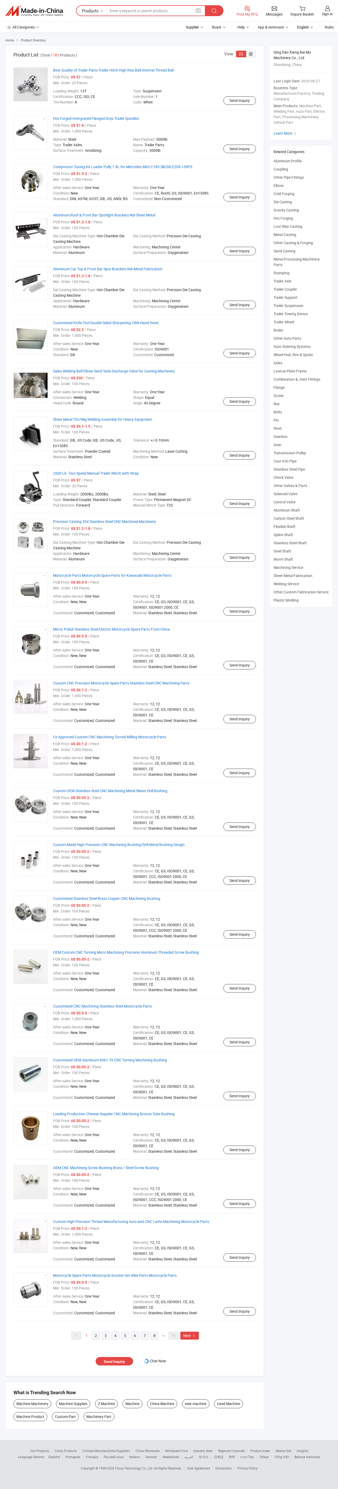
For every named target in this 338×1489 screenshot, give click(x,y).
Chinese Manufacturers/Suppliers (106, 1451)
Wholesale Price (176, 1451)
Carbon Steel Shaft (289, 518)
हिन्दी (232, 1457)
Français (92, 1457)
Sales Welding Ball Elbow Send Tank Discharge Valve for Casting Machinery (114, 371)
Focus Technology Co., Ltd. (134, 1468)
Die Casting (283, 201)
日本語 (218, 1457)
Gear (277, 444)
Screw (279, 395)
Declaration (223, 1468)
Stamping (281, 272)
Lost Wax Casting (288, 226)
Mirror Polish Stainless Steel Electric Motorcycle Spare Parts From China (111, 629)
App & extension (271, 27)
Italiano (134, 1457)
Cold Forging (284, 193)
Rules (329, 27)
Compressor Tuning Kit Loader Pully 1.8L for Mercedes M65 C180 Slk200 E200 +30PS (122, 166)
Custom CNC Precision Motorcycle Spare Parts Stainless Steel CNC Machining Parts (121, 683)
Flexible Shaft (284, 526)
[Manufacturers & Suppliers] (34, 10)
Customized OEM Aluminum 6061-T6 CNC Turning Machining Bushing (110, 1059)
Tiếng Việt (281, 1457)
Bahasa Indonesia (307, 1457)
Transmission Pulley (290, 452)
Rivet (278, 428)
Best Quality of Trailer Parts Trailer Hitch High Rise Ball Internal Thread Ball (113, 70)
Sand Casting (284, 250)
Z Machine (106, 1403)
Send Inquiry (239, 100)
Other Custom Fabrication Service (301, 591)
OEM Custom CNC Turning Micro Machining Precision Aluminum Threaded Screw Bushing (126, 952)
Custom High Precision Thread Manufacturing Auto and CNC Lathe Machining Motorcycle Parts (131, 1221)
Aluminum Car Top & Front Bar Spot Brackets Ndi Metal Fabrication (107, 268)
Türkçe (264, 1457)
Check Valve (283, 477)
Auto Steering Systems (292, 346)
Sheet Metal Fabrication (293, 575)
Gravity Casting (286, 209)
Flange (279, 387)
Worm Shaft (283, 559)
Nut (277, 403)
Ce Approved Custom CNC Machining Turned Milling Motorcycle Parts (109, 736)
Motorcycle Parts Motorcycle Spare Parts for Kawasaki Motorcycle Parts (112, 575)
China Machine (162, 1403)
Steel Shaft (282, 551)
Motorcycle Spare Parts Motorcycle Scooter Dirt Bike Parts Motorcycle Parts (115, 1275)
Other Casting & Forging (293, 242)
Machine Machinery (32, 1403)
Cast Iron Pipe (285, 461)
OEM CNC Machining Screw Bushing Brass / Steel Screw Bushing (106, 1167)
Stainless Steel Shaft (290, 542)
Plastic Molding (286, 600)
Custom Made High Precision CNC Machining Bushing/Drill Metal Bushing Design (119, 844)
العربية (189, 1457)
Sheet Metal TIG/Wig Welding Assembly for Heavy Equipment (102, 419)
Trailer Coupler (285, 289)
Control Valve (284, 501)
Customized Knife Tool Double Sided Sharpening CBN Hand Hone (105, 322)
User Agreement (198, 1468)
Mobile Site (283, 1451)
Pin (276, 420)
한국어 (203, 1457)
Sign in (327, 13)
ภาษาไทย (247, 1457)
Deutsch (151, 1457)
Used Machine (228, 1403)
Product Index (260, 1451)
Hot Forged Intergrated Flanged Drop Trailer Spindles (96, 118)
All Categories (23, 27)
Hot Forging (283, 218)
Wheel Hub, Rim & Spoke (293, 354)
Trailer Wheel (284, 321)
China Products (66, 1451)
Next (189, 1335)
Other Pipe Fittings (289, 177)
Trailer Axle (282, 280)
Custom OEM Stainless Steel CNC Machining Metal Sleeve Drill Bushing (110, 790)
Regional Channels (231, 1451)
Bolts (278, 411)
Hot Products (39, 1451)
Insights (302, 1451)
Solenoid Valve (285, 493)
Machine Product (30, 1416)
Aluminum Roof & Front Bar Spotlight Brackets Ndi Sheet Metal (104, 215)
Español (54, 1457)
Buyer (217, 27)
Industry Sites (203, 1451)
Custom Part (65, 1416)
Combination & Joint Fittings (297, 379)
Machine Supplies (73, 1403)
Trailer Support (286, 297)
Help (241, 27)
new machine (195, 1403)
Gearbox (281, 436)
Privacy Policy (247, 1468)
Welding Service (286, 583)
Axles (278, 362)
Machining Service (288, 567)
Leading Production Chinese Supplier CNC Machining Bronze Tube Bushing (114, 1113)
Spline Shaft (283, 534)
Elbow (279, 185)
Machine (132, 1403)
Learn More (285, 133)
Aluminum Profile (288, 160)
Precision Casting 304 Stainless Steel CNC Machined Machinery (104, 521)
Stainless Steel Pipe (289, 469)
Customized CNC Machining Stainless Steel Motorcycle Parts (102, 1006)
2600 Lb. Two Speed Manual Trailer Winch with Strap (96, 473)
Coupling (281, 169)
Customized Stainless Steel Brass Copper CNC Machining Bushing (106, 898)
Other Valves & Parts (290, 485)
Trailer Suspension (288, 305)
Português (72, 1457)
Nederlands (171, 1457)
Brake (278, 330)
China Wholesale (147, 1451)
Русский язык (114, 1457)
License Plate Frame (290, 371)
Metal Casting (285, 234)
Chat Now (158, 1360)
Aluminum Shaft (287, 510)
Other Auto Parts (287, 338)
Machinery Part (98, 1416)
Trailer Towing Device (291, 313)
